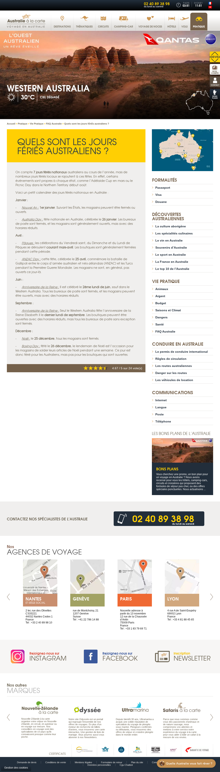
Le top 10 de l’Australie (172, 269)
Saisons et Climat (168, 310)
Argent (160, 296)
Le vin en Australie (169, 240)
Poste (159, 414)
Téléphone (163, 421)
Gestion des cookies (16, 767)
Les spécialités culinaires (174, 233)
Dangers (161, 317)
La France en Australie (171, 261)
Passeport (162, 187)
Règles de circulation (170, 358)
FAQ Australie (165, 331)
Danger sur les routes (171, 373)
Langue (161, 407)
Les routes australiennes (173, 366)
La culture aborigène (170, 226)
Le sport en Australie (170, 254)
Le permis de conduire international (181, 351)
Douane (161, 202)
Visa (158, 194)
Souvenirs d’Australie (171, 247)
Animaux (161, 289)
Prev (8, 597)
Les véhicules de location (174, 380)
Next (211, 597)
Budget (160, 303)
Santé (159, 324)
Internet (161, 400)
